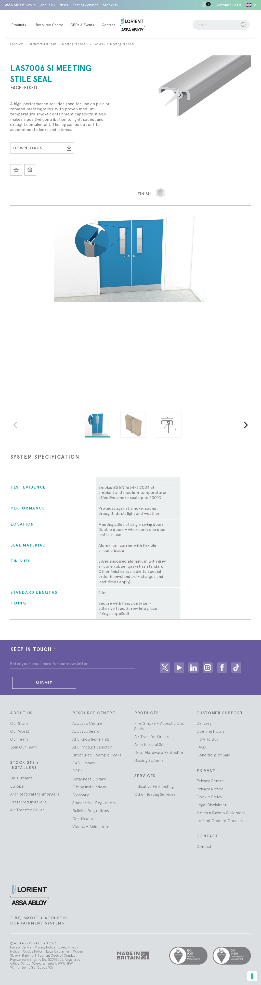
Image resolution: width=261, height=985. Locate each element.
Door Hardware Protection (159, 752)
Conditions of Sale (213, 755)
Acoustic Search (86, 731)
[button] (160, 192)
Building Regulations (90, 810)
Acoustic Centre (87, 723)
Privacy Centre (210, 780)
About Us (47, 5)
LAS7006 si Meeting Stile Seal (114, 44)
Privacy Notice (210, 789)
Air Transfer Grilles (27, 810)
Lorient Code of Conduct (220, 820)
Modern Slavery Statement (221, 812)
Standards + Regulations (94, 802)
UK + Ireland (21, 778)
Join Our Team (23, 747)
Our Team (19, 739)
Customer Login (228, 5)
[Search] (243, 25)
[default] (251, 5)
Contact (204, 846)
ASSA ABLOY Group (20, 5)
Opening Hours (210, 731)
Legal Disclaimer (212, 804)
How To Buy (207, 739)
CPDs (77, 770)
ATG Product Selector (92, 747)
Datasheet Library (89, 779)
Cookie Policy (209, 796)
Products (17, 44)
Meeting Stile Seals (75, 44)
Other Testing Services (155, 794)
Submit (44, 682)
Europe (17, 786)
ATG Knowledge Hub (91, 739)
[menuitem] (21, 25)
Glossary (80, 794)
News (63, 5)
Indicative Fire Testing (154, 786)
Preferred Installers (28, 802)
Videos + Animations (91, 826)
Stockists (110, 5)
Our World (19, 731)
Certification (84, 818)
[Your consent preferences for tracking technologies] (252, 976)
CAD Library (83, 763)
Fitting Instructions (89, 787)
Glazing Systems (149, 760)
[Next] (245, 425)
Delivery (204, 723)
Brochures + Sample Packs (96, 755)
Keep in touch (33, 649)
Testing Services (85, 5)
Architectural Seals (43, 44)
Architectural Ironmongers (34, 794)
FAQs (201, 747)
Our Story (19, 723)
